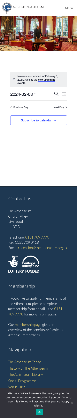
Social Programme (22, 381)
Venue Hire (16, 387)
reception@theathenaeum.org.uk (42, 248)
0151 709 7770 (37, 237)
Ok (39, 411)
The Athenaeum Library (25, 374)
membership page (28, 324)
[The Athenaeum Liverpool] (23, 8)
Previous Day (20, 107)
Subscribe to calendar (36, 120)
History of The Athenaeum (28, 368)
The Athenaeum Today (24, 362)
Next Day (59, 107)
